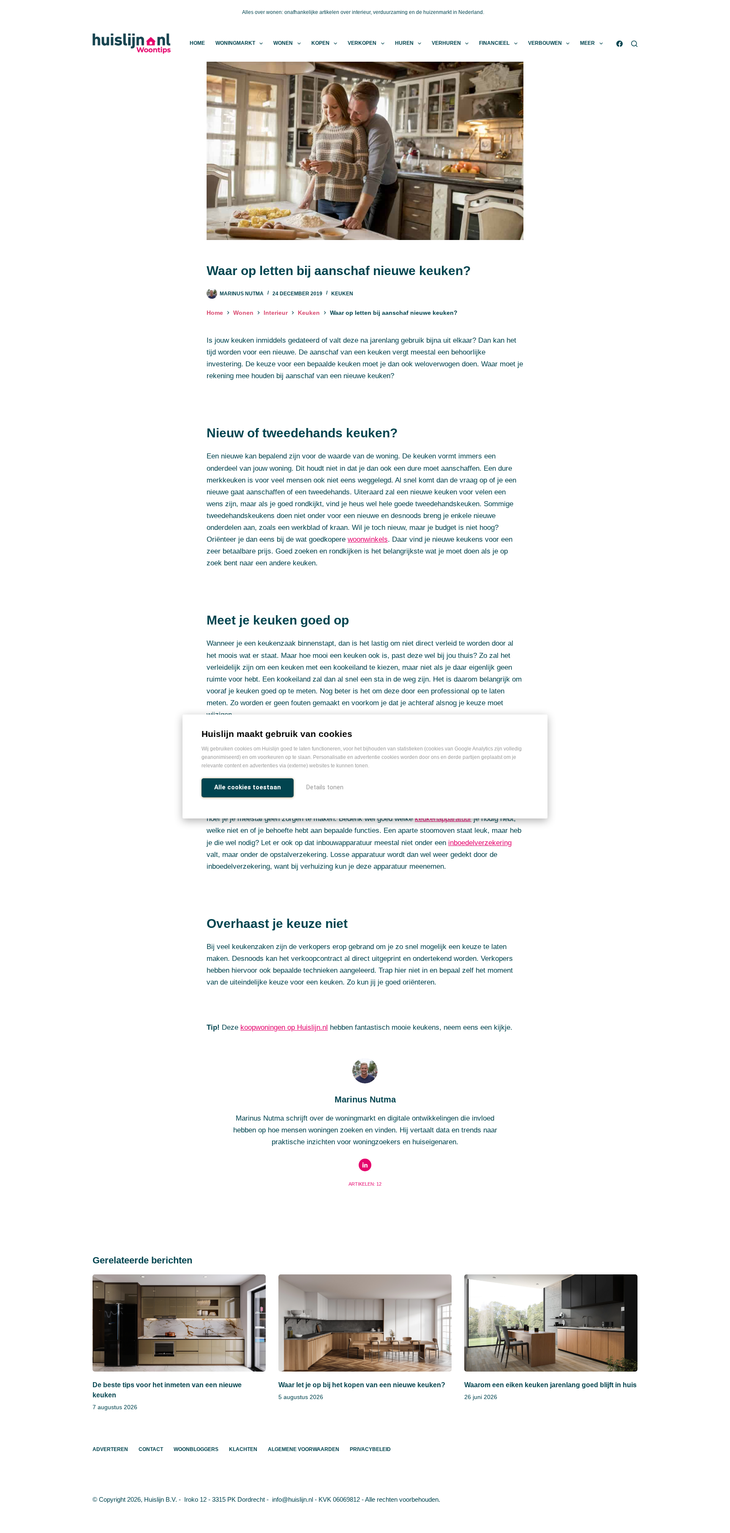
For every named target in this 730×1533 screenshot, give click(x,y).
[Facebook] (619, 44)
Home (197, 43)
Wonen (283, 43)
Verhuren (446, 43)
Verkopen (362, 43)
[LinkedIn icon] (365, 1165)
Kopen (320, 43)
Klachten (243, 1449)
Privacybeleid (370, 1449)
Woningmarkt (235, 43)
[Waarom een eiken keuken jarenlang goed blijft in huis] (550, 1323)
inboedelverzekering (480, 843)
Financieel (494, 43)
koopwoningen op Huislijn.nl (284, 1027)
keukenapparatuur (443, 819)
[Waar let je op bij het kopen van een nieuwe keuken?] (365, 1323)
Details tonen (324, 787)
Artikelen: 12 (365, 1184)
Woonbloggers (196, 1449)
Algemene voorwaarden (303, 1449)
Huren (404, 43)
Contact (151, 1449)
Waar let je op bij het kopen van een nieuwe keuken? (361, 1384)
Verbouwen (545, 43)
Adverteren (110, 1449)
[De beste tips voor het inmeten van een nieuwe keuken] (179, 1323)
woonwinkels (368, 539)
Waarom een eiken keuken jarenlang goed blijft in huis (550, 1384)
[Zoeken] (634, 44)
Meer (587, 43)
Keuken (342, 294)
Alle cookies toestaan (247, 787)
